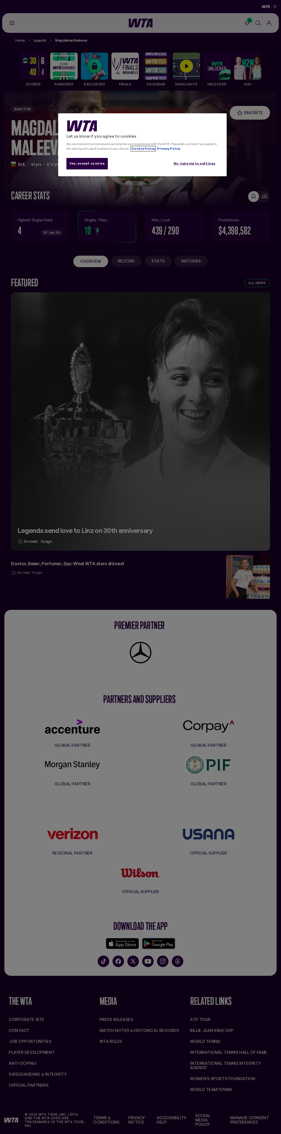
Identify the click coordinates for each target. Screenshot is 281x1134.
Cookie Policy (143, 149)
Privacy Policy (168, 149)
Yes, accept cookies (87, 163)
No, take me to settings (194, 163)
